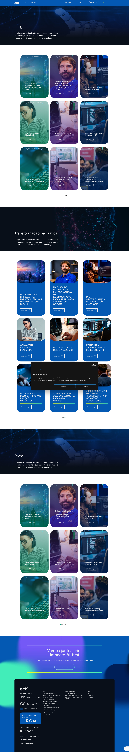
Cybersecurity (94, 56)
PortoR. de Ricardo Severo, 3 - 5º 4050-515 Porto (30, 703)
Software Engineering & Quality (51, 695)
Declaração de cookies (29, 736)
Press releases (37, 56)
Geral (89, 691)
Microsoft (90, 695)
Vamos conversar (64, 667)
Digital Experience (97, 150)
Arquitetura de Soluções (50, 712)
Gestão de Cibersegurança (51, 707)
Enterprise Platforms (48, 699)
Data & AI (45, 691)
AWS (89, 693)
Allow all (86, 386)
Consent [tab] (42, 369)
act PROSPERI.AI (47, 714)
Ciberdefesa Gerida (49, 709)
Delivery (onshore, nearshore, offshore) (73, 698)
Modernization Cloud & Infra (64, 102)
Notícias (31, 56)
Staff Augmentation (70, 691)
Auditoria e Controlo (49, 711)
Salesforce (91, 697)
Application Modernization (50, 701)
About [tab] (87, 369)
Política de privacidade (30, 727)
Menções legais (26, 739)
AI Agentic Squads (70, 693)
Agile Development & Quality (33, 102)
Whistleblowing (26, 743)
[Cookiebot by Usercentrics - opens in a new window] (89, 365)
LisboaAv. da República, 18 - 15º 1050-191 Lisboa (30, 698)
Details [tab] (64, 369)
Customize (63, 386)
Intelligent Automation (49, 693)
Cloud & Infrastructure (49, 703)
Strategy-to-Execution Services (73, 695)
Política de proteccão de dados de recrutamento (29, 732)
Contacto (93, 2)
